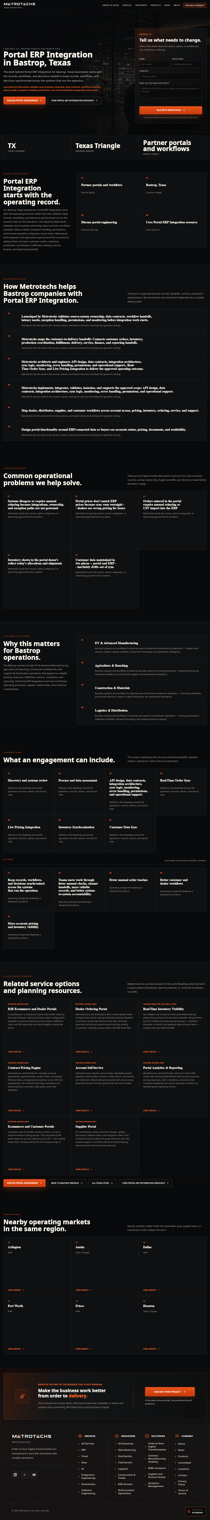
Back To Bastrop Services (65, 1183)
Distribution (125, 1456)
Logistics (123, 1468)
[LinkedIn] (15, 1474)
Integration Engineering (88, 1476)
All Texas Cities (100, 1183)
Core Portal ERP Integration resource (72, 100)
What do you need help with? (154, 83)
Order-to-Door (110, 5)
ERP (83, 1449)
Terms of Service (183, 1492)
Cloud (84, 1456)
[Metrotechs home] (32, 1436)
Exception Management (156, 1485)
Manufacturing (127, 1449)
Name (142, 59)
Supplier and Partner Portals (157, 1476)
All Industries (125, 1443)
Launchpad (184, 1462)
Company (144, 71)
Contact (182, 1475)
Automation (88, 1484)
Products (155, 5)
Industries (141, 5)
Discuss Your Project (170, 1391)
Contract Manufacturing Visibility (157, 1458)
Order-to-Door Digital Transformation (157, 1446)
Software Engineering (88, 1492)
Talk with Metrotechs (169, 110)
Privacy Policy (182, 1483)
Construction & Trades (126, 1476)
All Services (87, 1443)
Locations (183, 1469)
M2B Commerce (157, 1468)
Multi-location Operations (126, 1492)
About (177, 5)
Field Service (125, 1462)
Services (127, 5)
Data (84, 1462)
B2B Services (125, 1484)
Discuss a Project (194, 5)
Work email (178, 59)
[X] (24, 1474)
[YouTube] (34, 1474)
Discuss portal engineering (22, 100)
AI (82, 1468)
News (167, 5)
